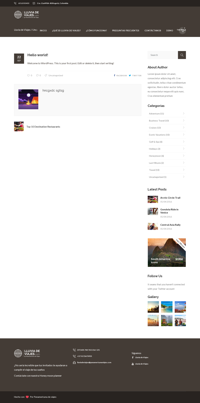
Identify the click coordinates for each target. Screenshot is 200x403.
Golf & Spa (154, 141)
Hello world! (37, 55)
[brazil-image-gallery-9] (153, 307)
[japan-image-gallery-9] (180, 307)
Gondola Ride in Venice (169, 211)
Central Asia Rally (170, 224)
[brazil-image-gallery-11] (166, 307)
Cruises (153, 127)
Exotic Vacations (157, 134)
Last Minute (155, 163)
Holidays (153, 148)
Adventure (154, 113)
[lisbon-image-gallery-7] (180, 320)
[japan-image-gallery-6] (153, 320)
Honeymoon (155, 155)
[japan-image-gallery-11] (166, 320)
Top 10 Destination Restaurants (43, 126)
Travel (152, 170)
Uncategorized (56, 75)
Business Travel (157, 120)
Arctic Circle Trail (170, 197)
